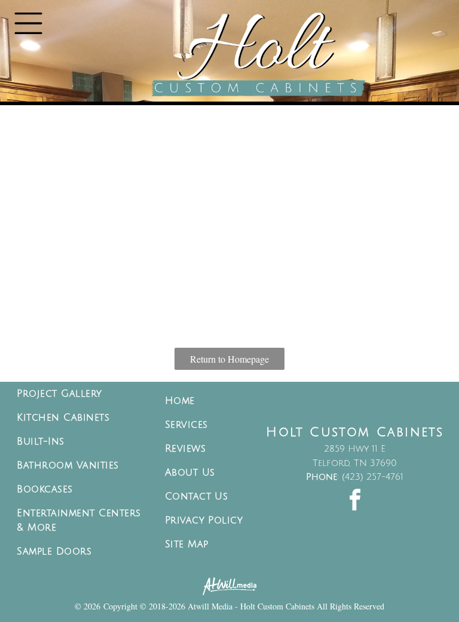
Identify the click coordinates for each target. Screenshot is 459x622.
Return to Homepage (229, 359)
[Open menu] (28, 23)
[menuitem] (82, 394)
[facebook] (355, 501)
